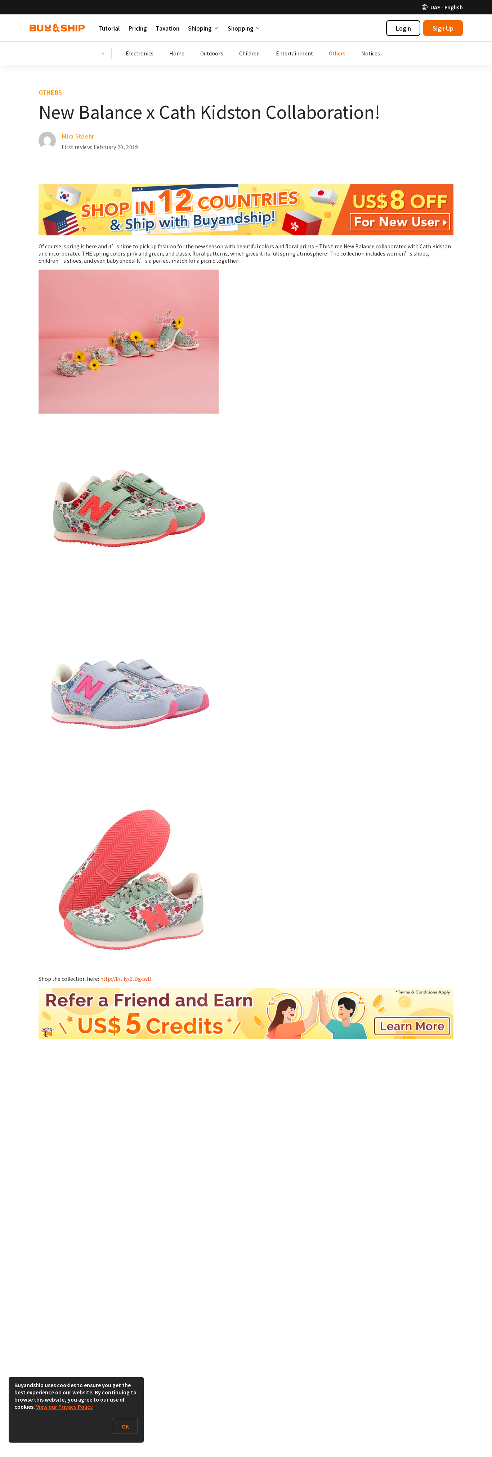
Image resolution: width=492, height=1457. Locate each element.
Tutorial (109, 28)
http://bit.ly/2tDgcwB (125, 978)
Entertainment (294, 53)
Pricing (137, 28)
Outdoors (211, 53)
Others (337, 53)
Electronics (139, 53)
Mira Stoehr (78, 136)
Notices (370, 53)
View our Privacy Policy (64, 1406)
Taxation (167, 28)
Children (249, 53)
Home (176, 53)
